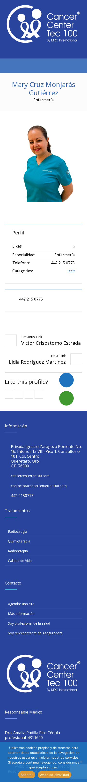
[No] (81, 761)
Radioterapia (18, 551)
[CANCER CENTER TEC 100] (43, 24)
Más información (21, 613)
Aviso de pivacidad (54, 775)
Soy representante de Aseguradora (35, 633)
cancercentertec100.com (30, 475)
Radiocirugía (17, 531)
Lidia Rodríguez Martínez (37, 362)
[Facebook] (30, 52)
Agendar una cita (21, 604)
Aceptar (27, 775)
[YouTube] (47, 52)
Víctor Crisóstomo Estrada (51, 343)
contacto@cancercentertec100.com (39, 485)
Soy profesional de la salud (29, 623)
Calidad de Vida (20, 560)
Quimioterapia (19, 541)
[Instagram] (39, 52)
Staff (71, 271)
